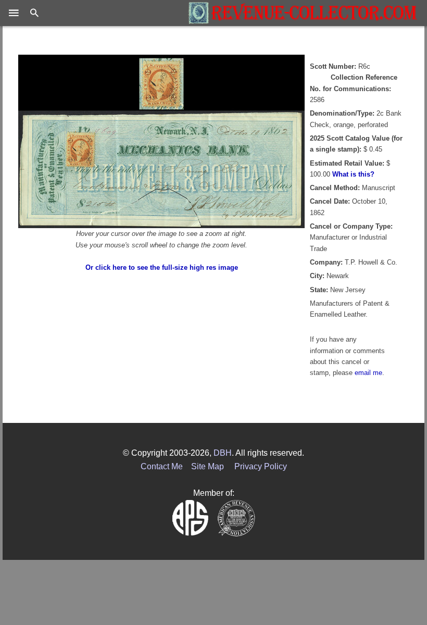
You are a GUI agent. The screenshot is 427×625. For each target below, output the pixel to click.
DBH (223, 452)
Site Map (207, 466)
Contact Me (162, 466)
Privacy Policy (260, 466)
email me (368, 373)
